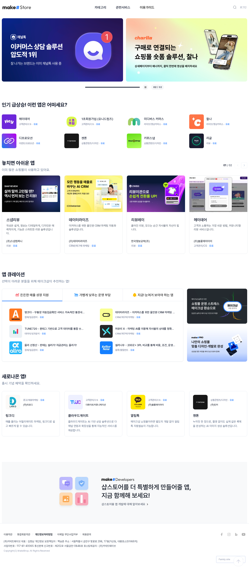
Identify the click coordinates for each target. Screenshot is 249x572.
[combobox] (230, 559)
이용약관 (8, 534)
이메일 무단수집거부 (67, 534)
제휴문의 (86, 534)
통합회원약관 (23, 534)
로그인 (243, 7)
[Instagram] (229, 534)
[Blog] (236, 534)
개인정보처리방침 (43, 534)
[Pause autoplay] (145, 87)
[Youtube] (243, 534)
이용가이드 (147, 7)
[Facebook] (221, 534)
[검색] (235, 7)
